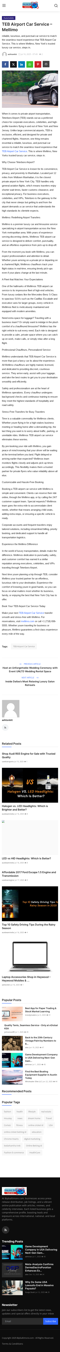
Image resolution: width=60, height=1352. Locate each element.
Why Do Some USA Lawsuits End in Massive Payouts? (39, 1285)
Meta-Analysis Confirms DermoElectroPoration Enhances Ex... (39, 1267)
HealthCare (34, 1152)
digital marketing (32, 1138)
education (36, 1131)
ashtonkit (7, 720)
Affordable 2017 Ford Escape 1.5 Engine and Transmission (29, 874)
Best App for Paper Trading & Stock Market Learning (40, 1010)
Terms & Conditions (12, 1343)
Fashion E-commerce (14, 1152)
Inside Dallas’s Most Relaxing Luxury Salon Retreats (30, 683)
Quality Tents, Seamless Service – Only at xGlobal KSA (31, 1027)
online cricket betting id (15, 1131)
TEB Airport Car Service (24, 646)
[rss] (5, 1230)
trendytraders (31, 1015)
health (20, 1111)
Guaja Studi (30, 1292)
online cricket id (35, 1125)
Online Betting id (34, 1145)
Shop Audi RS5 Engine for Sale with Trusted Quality (28, 755)
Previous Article (32, 664)
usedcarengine (8, 880)
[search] (56, 5)
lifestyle (32, 1111)
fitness (19, 1125)
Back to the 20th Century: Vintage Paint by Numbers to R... (40, 1040)
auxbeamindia (8, 814)
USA (51, 1125)
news (19, 1118)
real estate (46, 1111)
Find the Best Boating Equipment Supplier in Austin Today (41, 1074)
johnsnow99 (9, 1032)
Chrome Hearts (11, 1138)
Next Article (28, 677)
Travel (49, 1118)
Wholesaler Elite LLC (33, 1081)
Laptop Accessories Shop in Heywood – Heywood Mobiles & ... (26, 978)
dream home (34, 1118)
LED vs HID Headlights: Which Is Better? (26, 858)
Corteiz (7, 1125)
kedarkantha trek (12, 1145)
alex (26, 1047)
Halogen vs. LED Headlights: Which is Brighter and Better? (25, 807)
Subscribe (50, 1321)
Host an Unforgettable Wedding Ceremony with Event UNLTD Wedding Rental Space (30, 669)
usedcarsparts (8, 761)
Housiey (8, 1118)
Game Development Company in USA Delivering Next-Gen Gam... (41, 1057)
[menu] (4, 5)
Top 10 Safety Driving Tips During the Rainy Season (28, 926)
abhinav (28, 1064)
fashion (7, 1111)
